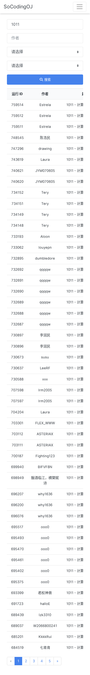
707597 (17, 401)
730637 (17, 368)
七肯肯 (45, 648)
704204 (17, 412)
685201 (17, 637)
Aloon (45, 237)
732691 (17, 280)
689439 (17, 615)
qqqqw (45, 269)
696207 (17, 494)
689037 (17, 626)
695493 (17, 538)
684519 (17, 648)
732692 (17, 269)
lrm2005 (45, 390)
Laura (45, 160)
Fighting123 (45, 456)
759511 (17, 127)
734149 (17, 214)
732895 (17, 258)
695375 (17, 582)
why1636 (45, 494)
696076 (17, 516)
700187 (17, 456)
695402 (17, 571)
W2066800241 (45, 626)
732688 (17, 313)
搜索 (47, 79)
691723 (17, 604)
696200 (17, 505)
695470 (17, 549)
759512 (17, 116)
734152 (17, 192)
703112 (17, 434)
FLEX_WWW (45, 423)
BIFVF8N (45, 467)
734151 (17, 204)
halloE (45, 604)
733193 (17, 237)
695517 (17, 527)
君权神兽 (45, 593)
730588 (17, 379)
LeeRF (45, 368)
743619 (17, 160)
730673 (17, 357)
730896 (17, 346)
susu (45, 357)
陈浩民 (45, 138)
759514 (17, 105)
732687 (17, 324)
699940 (17, 467)
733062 (17, 247)
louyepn (45, 247)
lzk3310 (45, 615)
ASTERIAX (45, 434)
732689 (17, 302)
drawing (45, 149)
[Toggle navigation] (79, 7)
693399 (17, 593)
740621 (17, 171)
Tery (45, 192)
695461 (17, 560)
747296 (17, 149)
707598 (17, 390)
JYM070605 (45, 171)
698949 (17, 478)
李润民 (45, 335)
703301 (17, 423)
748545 (17, 138)
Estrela (45, 105)
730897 (17, 335)
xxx (45, 379)
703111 (17, 445)
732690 (17, 291)
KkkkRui (45, 637)
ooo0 (45, 527)
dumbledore (45, 258)
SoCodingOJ (18, 6)
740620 (17, 182)
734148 (17, 225)
